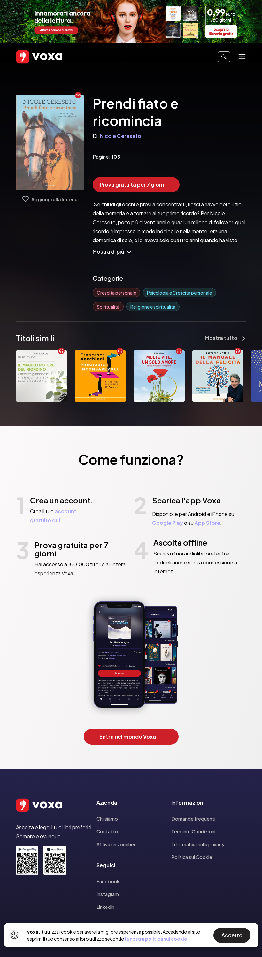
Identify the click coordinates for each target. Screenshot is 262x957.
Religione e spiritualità (152, 307)
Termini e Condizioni (193, 831)
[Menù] (242, 57)
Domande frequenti (193, 818)
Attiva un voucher (115, 844)
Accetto (232, 935)
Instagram (107, 894)
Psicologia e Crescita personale (179, 292)
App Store (207, 522)
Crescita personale (116, 292)
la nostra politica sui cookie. (157, 939)
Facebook (107, 881)
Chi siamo (107, 818)
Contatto (107, 831)
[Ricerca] (224, 56)
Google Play (167, 522)
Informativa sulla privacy (198, 844)
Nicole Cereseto (120, 136)
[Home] (30, 57)
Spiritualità (108, 307)
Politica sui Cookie (191, 857)
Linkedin (105, 907)
